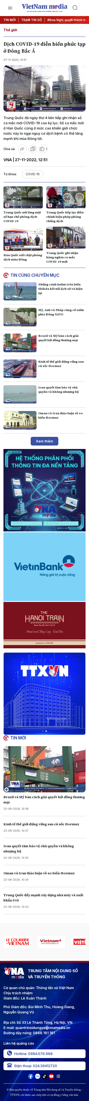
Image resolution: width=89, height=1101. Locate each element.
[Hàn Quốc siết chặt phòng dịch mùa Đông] (23, 240)
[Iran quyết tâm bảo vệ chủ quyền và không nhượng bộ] (20, 394)
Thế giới (10, 30)
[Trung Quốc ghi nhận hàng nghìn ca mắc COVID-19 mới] (66, 238)
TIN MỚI (9, 20)
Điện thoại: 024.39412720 (35, 1066)
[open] (10, 8)
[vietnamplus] (51, 942)
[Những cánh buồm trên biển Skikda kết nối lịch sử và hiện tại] (20, 291)
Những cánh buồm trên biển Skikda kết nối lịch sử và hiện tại (60, 288)
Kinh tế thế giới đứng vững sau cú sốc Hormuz (61, 363)
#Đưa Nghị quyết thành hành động (63, 20)
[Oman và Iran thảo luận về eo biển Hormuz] (20, 420)
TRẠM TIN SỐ (31, 20)
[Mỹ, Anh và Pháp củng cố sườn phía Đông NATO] (20, 317)
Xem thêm (44, 441)
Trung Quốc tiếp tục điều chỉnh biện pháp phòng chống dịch (65, 216)
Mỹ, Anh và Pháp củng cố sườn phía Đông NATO (61, 312)
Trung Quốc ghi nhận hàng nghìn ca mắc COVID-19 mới (62, 257)
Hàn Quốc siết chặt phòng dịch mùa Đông (22, 257)
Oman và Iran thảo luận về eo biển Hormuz (39, 873)
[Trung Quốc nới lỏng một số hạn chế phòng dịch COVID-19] (23, 197)
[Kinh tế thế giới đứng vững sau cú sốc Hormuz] (20, 368)
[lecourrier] (17, 942)
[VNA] (30, 1077)
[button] (43, 731)
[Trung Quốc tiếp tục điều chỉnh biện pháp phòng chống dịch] (66, 197)
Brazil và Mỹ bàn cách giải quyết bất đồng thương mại (58, 338)
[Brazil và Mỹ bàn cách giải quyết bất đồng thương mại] (20, 343)
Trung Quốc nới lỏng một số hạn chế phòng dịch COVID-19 (22, 216)
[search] (79, 8)
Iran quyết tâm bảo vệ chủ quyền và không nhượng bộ (58, 389)
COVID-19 (33, 174)
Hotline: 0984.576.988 (33, 1054)
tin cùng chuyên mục (34, 275)
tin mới (18, 738)
